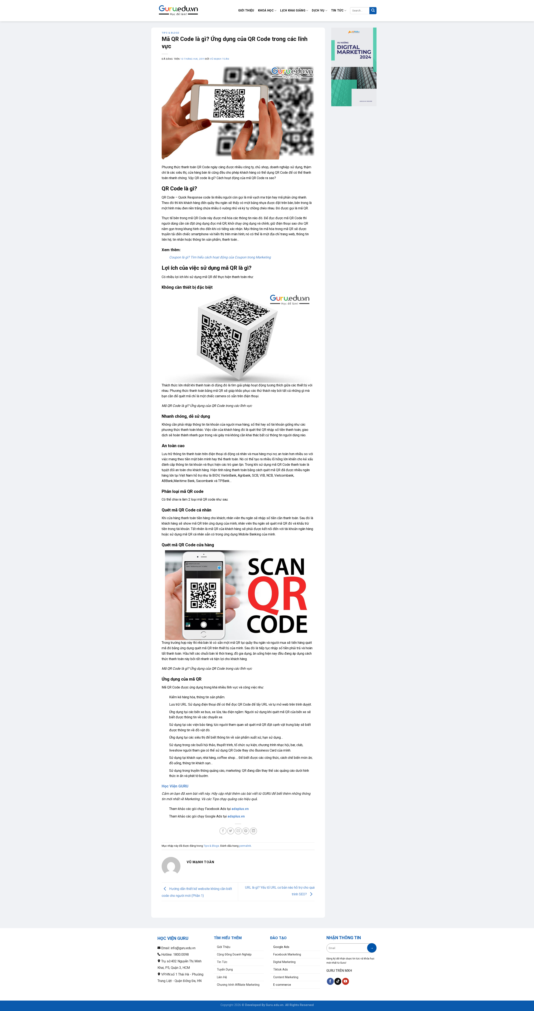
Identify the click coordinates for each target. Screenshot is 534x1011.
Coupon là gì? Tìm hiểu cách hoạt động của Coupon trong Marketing (220, 257)
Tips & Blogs (170, 33)
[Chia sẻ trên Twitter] (230, 831)
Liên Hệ (222, 977)
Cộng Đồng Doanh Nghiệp (234, 954)
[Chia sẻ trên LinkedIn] (253, 831)
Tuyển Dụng (225, 969)
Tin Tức (337, 10)
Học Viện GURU (175, 786)
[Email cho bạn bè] (238, 831)
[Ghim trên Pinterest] (245, 831)
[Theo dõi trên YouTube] (345, 981)
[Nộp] (373, 10)
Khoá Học (266, 10)
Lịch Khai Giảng (292, 10)
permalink (245, 845)
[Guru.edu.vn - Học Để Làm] (178, 10)
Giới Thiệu (246, 10)
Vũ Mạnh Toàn (219, 59)
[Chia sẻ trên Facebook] (222, 831)
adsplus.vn (240, 809)
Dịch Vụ (318, 10)
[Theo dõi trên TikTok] (337, 981)
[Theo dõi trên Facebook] (330, 981)
